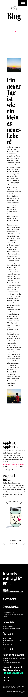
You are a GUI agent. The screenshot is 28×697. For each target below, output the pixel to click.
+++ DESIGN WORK (8, 626)
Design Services (11, 606)
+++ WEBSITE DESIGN (8, 613)
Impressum (8, 691)
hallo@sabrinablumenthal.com (11, 662)
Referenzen (9, 622)
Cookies (22, 692)
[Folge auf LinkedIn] (8, 679)
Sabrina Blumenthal (13, 655)
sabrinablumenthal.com (13, 591)
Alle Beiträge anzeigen (14, 542)
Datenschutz (17, 691)
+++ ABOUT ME (7, 638)
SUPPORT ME (14, 502)
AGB (23, 691)
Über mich (8, 634)
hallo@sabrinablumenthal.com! (14, 464)
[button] (3, 694)
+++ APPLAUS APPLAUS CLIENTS (12, 628)
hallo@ (5, 589)
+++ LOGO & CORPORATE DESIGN (12, 611)
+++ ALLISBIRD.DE (7, 644)
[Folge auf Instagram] (4, 679)
